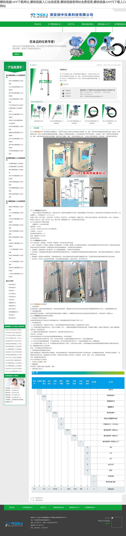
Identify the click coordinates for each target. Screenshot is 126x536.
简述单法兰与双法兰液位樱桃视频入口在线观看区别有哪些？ (23, 368)
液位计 (32, 242)
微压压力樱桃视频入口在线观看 (16, 226)
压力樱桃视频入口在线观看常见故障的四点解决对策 (21, 349)
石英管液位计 (12, 296)
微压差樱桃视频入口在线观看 (16, 171)
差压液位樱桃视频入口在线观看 (16, 128)
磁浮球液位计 (12, 318)
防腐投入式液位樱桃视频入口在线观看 (16, 122)
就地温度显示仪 (38, 121)
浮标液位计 (12, 290)
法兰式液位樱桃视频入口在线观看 (16, 88)
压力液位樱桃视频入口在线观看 (16, 100)
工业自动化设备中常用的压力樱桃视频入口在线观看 (21, 335)
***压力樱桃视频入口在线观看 (16, 251)
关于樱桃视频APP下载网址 (54, 26)
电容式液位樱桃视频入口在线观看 (16, 146)
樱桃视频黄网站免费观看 (87, 26)
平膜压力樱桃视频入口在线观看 (16, 232)
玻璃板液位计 (12, 305)
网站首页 (37, 24)
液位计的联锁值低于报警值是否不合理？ (17, 330)
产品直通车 (15, 67)
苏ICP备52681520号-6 (52, 522)
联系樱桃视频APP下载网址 (11, 375)
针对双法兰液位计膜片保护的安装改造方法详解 (19, 332)
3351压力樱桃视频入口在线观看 (16, 263)
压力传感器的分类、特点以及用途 (15, 338)
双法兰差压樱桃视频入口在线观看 (16, 177)
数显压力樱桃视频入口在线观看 (16, 238)
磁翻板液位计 (12, 302)
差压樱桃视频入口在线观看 (16, 166)
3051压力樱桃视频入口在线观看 (16, 214)
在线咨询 (65, 84)
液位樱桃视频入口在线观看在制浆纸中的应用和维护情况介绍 (23, 346)
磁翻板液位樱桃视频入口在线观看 (16, 134)
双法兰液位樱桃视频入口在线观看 (16, 140)
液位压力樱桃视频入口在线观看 (16, 82)
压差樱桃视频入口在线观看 (16, 163)
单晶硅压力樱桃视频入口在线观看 (16, 269)
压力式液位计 (12, 293)
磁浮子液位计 (12, 309)
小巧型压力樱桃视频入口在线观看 (16, 275)
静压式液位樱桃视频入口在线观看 (16, 94)
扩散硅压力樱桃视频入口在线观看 (16, 245)
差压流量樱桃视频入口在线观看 (16, 189)
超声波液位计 (12, 287)
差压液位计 (12, 299)
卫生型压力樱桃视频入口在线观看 (16, 220)
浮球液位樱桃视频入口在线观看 (16, 152)
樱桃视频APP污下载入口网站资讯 (104, 26)
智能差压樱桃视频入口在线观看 (16, 195)
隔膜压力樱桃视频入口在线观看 (16, 208)
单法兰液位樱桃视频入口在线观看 (16, 116)
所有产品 (71, 24)
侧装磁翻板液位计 (13, 312)
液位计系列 (9, 281)
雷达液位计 (12, 315)
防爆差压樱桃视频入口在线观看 (16, 183)
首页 (104, 65)
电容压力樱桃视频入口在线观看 (16, 257)
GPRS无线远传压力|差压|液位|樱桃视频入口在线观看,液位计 (16, 108)
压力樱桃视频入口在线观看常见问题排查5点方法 (20, 366)
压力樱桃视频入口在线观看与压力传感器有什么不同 (21, 363)
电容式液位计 (12, 284)
